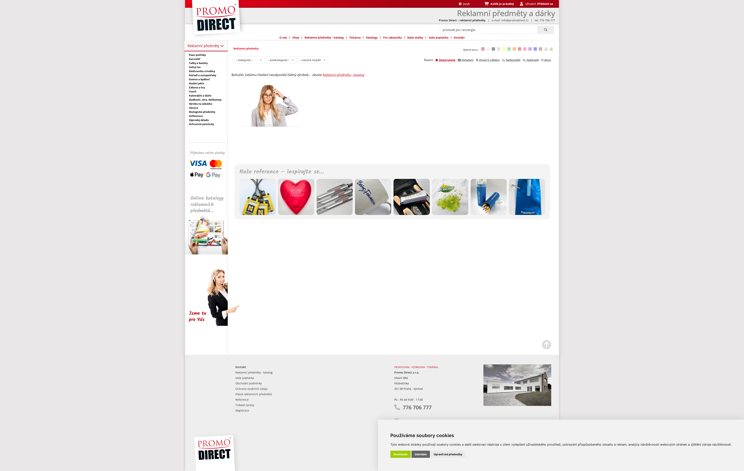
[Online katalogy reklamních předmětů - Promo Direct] (209, 253)
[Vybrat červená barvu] (519, 49)
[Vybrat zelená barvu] (509, 49)
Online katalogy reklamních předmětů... (207, 204)
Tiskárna (355, 37)
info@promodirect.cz (515, 20)
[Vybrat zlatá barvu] (551, 49)
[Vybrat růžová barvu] (525, 49)
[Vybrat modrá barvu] (535, 49)
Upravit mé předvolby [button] (448, 454)
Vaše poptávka (438, 37)
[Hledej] (545, 30)
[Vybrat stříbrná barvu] (545, 49)
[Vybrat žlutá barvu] (504, 49)
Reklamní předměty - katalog (324, 37)
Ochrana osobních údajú (251, 389)
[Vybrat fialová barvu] (530, 49)
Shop (295, 37)
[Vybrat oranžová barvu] (514, 49)
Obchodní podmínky (248, 383)
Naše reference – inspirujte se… (281, 171)
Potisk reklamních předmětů (253, 394)
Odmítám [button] (421, 454)
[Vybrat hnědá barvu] (540, 49)
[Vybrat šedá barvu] (498, 49)
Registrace (242, 410)
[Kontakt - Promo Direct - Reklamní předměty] (517, 405)
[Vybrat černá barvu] (493, 49)
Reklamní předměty (204, 45)
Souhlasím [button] (401, 454)
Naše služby (415, 37)
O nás (283, 37)
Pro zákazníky (392, 37)
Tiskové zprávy (244, 405)
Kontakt (459, 37)
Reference (242, 399)
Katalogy (372, 37)
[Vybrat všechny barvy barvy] (483, 49)
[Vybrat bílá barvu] (488, 49)
